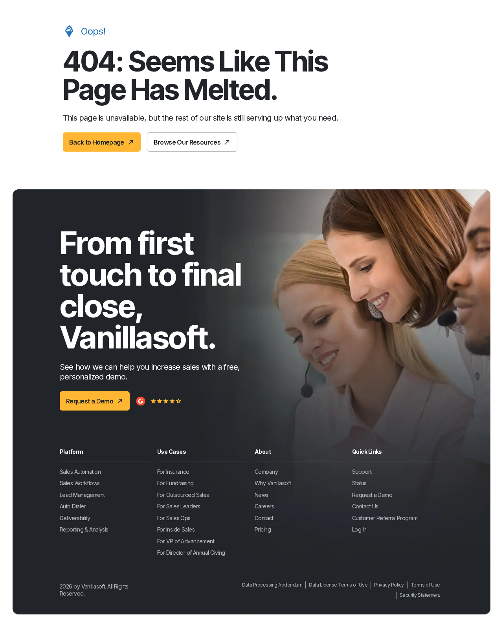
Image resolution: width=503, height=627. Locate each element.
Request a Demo (372, 494)
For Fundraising (175, 483)
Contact (264, 518)
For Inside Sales (176, 529)
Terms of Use (425, 585)
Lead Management (82, 494)
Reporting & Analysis (84, 529)
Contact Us (365, 506)
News (261, 494)
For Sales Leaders (178, 506)
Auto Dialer (73, 506)
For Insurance (173, 471)
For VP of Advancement (185, 541)
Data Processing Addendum (272, 585)
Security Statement (420, 595)
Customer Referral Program (384, 518)
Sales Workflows (80, 483)
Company (266, 471)
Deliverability (75, 518)
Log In (359, 529)
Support (361, 471)
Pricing (263, 529)
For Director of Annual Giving (191, 552)
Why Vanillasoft (273, 483)
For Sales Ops (174, 518)
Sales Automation (80, 471)
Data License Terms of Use (338, 585)
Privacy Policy (389, 585)
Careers (264, 506)
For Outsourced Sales (183, 494)
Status (359, 483)
